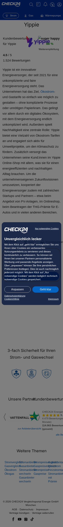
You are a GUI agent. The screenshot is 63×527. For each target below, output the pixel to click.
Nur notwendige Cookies (47, 228)
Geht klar (45, 289)
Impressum (53, 299)
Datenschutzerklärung (14, 296)
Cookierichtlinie (11, 299)
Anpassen (17, 289)
